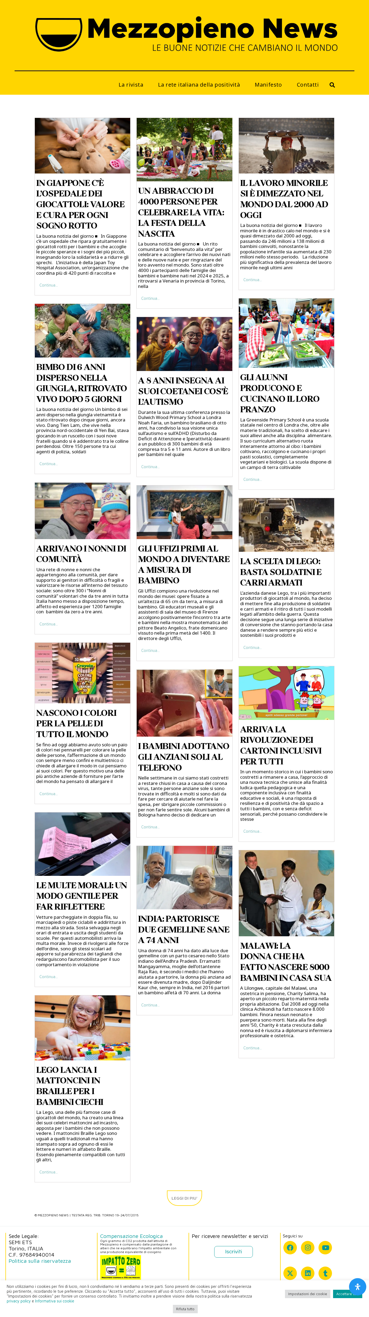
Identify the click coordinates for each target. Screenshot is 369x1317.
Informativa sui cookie (54, 1301)
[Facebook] (290, 1247)
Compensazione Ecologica (131, 1236)
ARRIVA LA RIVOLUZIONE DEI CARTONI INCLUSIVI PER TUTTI (281, 745)
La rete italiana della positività (199, 84)
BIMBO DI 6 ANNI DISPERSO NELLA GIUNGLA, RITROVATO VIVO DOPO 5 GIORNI (81, 383)
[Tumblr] (325, 1273)
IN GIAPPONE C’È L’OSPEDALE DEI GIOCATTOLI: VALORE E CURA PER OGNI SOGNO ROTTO (80, 204)
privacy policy (19, 1301)
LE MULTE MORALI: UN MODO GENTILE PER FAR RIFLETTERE (81, 896)
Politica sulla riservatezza (40, 1261)
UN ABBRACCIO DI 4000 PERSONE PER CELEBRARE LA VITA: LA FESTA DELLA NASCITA (181, 212)
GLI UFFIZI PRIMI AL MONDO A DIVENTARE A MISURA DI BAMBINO (184, 564)
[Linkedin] (307, 1273)
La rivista (131, 84)
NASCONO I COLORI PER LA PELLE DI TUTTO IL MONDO (76, 723)
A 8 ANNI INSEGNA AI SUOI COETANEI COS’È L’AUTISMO (183, 391)
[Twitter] (290, 1273)
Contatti (308, 84)
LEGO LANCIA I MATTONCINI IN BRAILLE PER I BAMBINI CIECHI (69, 1086)
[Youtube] (325, 1247)
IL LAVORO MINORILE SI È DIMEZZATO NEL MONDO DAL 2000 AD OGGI (284, 199)
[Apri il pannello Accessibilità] (357, 1286)
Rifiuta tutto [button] (185, 1309)
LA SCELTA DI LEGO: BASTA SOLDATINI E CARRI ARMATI (281, 572)
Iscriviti (233, 1251)
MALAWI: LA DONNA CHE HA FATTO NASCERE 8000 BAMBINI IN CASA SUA (286, 962)
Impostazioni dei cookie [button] (307, 1294)
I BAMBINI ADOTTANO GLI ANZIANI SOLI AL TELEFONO (183, 756)
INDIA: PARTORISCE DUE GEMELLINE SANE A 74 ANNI (183, 929)
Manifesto (268, 84)
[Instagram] (307, 1247)
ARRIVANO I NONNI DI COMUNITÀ (81, 553)
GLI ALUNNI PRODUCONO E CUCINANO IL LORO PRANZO (280, 393)
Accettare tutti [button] (347, 1294)
